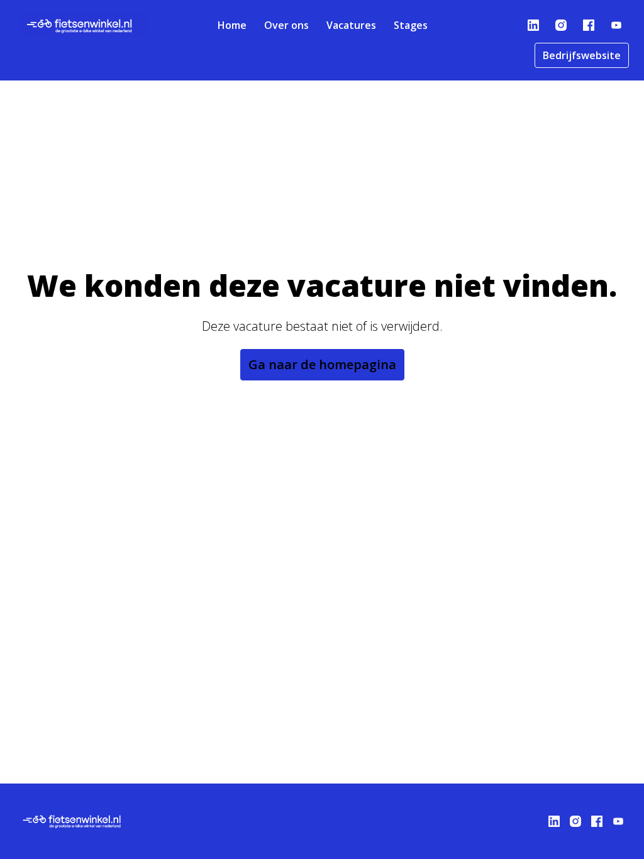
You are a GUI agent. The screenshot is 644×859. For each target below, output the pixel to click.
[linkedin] (533, 25)
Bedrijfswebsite (582, 55)
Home (232, 25)
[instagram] (561, 25)
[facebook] (588, 25)
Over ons (286, 25)
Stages (411, 25)
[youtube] (616, 25)
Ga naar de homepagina (322, 364)
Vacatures (351, 25)
